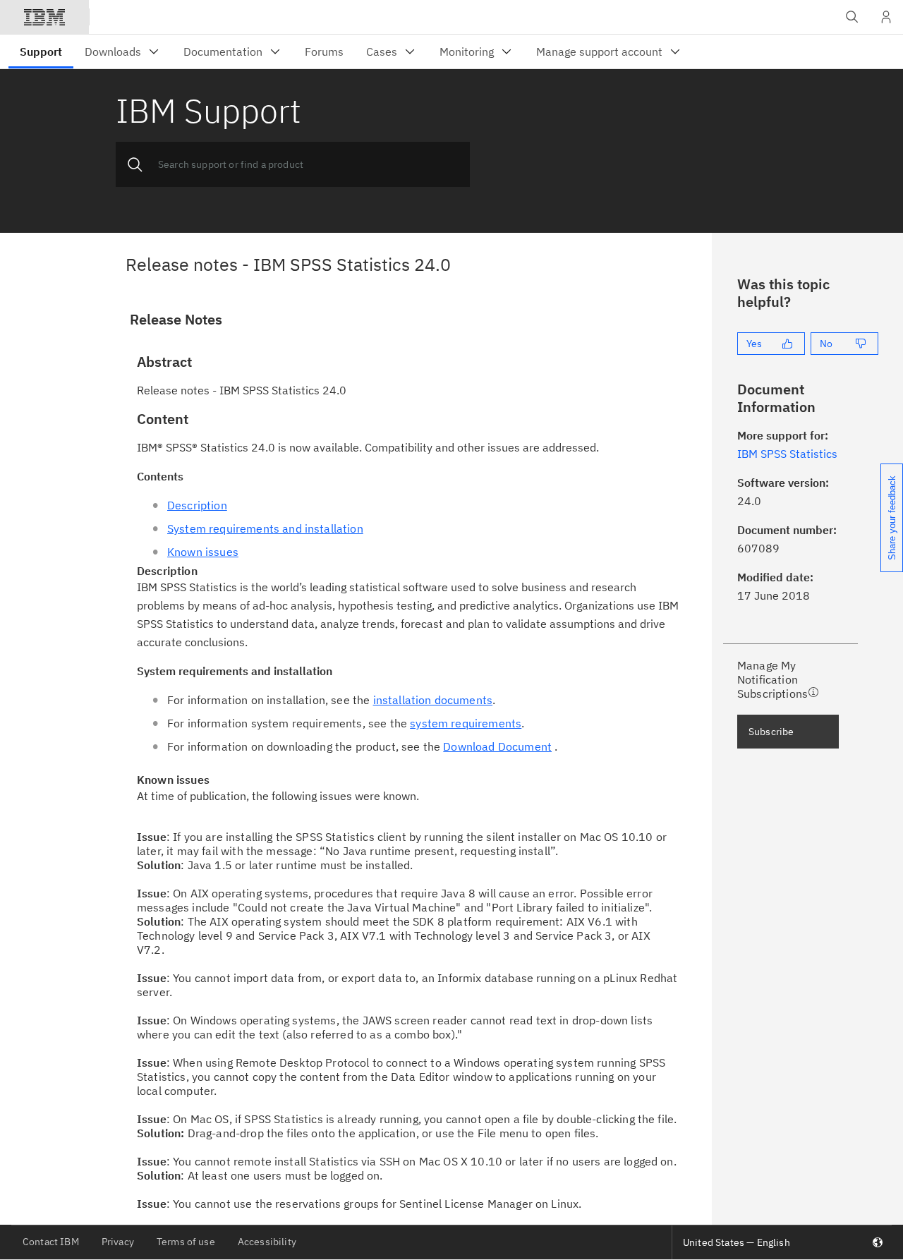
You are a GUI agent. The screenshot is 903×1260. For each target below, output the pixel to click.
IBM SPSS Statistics (787, 454)
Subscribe (771, 731)
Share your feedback (892, 517)
